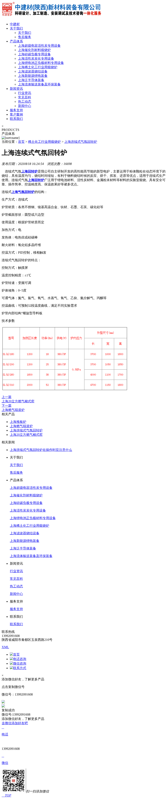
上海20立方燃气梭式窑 (26, 434)
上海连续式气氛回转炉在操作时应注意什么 (41, 450)
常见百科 (24, 97)
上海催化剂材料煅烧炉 (34, 50)
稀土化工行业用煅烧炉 (44, 141)
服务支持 (16, 110)
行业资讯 (24, 93)
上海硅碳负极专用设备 (34, 54)
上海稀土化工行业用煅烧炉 (37, 67)
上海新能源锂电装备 (33, 75)
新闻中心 (24, 106)
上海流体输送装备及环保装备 (39, 84)
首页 (21, 141)
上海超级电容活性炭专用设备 (39, 45)
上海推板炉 (18, 421)
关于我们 (16, 28)
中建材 (15, 24)
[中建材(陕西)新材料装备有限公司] (51, 17)
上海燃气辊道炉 (21, 426)
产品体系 (16, 41)
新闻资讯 (16, 88)
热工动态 (24, 101)
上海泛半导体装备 (31, 80)
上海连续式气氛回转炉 (80, 141)
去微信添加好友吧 (15, 723)
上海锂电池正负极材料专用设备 (41, 63)
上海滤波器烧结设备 (33, 71)
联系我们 (16, 118)
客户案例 (16, 114)
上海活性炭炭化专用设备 (36, 58)
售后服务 (24, 37)
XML (5, 647)
